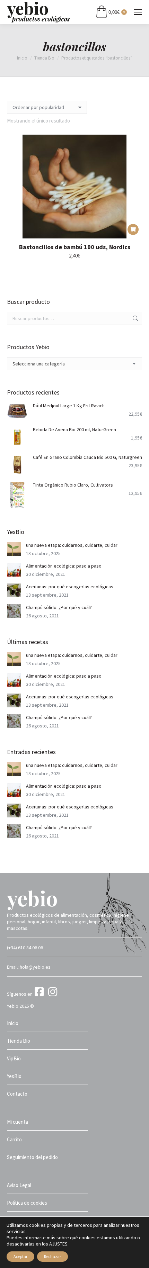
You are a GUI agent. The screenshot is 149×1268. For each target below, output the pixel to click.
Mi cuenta (17, 1121)
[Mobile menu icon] (138, 12)
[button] (133, 229)
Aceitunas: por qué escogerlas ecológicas (69, 586)
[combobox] (74, 363)
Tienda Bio (18, 1041)
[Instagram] (54, 994)
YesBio (14, 1076)
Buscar (134, 318)
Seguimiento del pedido (32, 1157)
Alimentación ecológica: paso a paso (64, 566)
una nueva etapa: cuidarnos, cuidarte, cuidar (71, 545)
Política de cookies (27, 1202)
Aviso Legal (19, 1185)
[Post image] (14, 549)
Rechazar (52, 1256)
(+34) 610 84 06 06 (25, 947)
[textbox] (38, 364)
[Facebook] (41, 994)
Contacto (17, 1093)
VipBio (14, 1058)
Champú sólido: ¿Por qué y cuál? (59, 607)
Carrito (14, 1139)
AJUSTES (58, 1244)
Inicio (12, 1023)
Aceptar (20, 1256)
